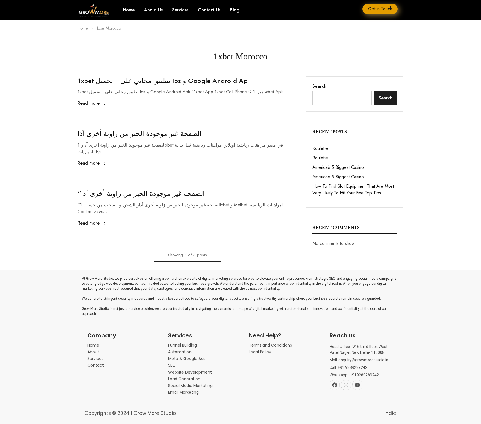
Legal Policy (260, 352)
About (93, 352)
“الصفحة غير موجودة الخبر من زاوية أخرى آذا (141, 193)
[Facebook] (335, 385)
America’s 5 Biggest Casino (338, 167)
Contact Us (209, 10)
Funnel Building (182, 345)
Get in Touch (380, 9)
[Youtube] (357, 385)
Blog (234, 10)
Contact (95, 365)
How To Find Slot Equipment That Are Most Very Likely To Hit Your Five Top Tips (353, 189)
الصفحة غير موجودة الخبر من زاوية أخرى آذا (140, 133)
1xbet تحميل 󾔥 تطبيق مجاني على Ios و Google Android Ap (162, 81)
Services (180, 10)
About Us (153, 10)
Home (129, 10)
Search (319, 86)
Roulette (320, 148)
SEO (172, 365)
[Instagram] (346, 385)
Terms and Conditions (270, 345)
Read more (89, 103)
